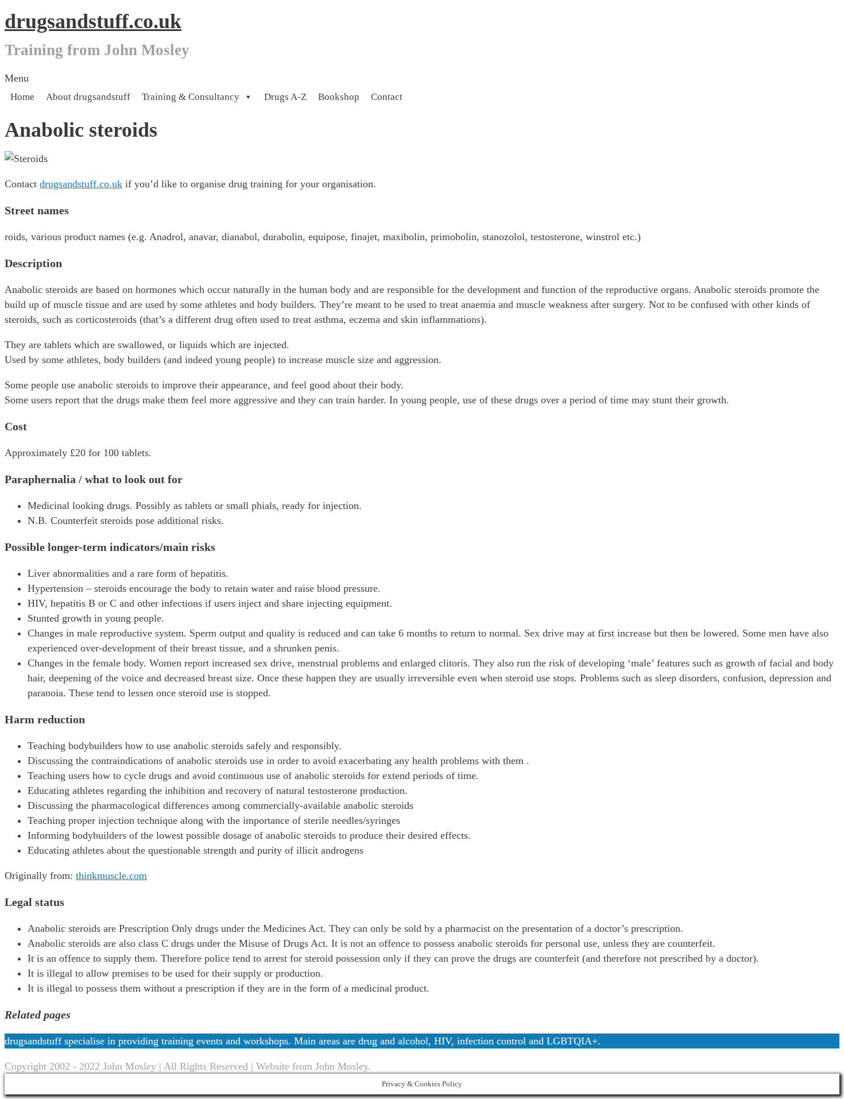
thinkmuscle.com (111, 875)
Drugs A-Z (285, 96)
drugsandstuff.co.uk (93, 21)
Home (22, 96)
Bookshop (338, 96)
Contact (386, 96)
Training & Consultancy (190, 96)
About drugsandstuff (88, 96)
